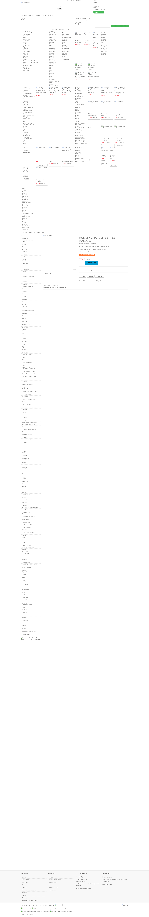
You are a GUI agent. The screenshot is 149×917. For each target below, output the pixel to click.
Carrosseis (78, 113)
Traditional (78, 103)
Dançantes (65, 43)
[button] (51, 31)
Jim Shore (25, 43)
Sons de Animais (79, 104)
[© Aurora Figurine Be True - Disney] (55, 88)
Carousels (25, 36)
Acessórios (52, 39)
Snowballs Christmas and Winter (83, 127)
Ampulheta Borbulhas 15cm (112, 157)
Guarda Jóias (26, 34)
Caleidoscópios (79, 120)
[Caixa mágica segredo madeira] (120, 107)
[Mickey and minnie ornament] (42, 173)
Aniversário (26, 178)
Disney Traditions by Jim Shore (30, 379)
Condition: (92, 243)
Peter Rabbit (52, 48)
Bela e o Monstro (27, 123)
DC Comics (78, 90)
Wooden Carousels (54, 61)
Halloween (25, 175)
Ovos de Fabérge (66, 37)
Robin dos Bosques (27, 434)
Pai (50, 68)
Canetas (24, 574)
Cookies (25, 67)
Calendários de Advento (81, 141)
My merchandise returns (55, 879)
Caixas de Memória (54, 85)
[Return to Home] (21, 232)
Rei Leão (24, 437)
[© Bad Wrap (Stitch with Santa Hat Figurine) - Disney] (42, 89)
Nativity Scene (79, 135)
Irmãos (51, 71)
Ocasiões (25, 56)
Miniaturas (25, 37)
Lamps (77, 155)
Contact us (24, 887)
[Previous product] (126, 232)
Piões (76, 106)
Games (77, 118)
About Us (25, 64)
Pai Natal (24, 455)
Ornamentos (78, 112)
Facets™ (25, 106)
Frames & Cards (79, 158)
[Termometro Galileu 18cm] (104, 150)
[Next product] (127, 232)
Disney (25, 42)
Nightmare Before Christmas (29, 429)
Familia (51, 65)
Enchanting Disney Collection (29, 376)
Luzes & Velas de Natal (81, 143)
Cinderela (25, 127)
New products (25, 879)
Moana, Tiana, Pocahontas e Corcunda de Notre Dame (29, 423)
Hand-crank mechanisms (29, 33)
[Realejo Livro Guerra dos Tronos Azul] (107, 89)
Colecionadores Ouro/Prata (30, 61)
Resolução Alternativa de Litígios (30, 900)
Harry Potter (78, 89)
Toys (24, 47)
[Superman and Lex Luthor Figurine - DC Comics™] (120, 89)
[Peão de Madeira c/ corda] (107, 107)
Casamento (26, 179)
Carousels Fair (53, 62)
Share (91, 276)
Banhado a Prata (26, 324)
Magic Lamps (26, 45)
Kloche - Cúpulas (79, 161)
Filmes (25, 109)
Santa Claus (78, 129)
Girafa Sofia (52, 50)
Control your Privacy (107, 884)
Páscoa (25, 170)
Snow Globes (26, 39)
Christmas (25, 48)
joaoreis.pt (51, 905)
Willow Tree (26, 40)
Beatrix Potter (78, 93)
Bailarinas (51, 42)
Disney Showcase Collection (29, 371)
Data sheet (47, 285)
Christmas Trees (79, 131)
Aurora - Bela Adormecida (28, 399)
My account (51, 873)
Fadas (50, 45)
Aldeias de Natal (79, 137)
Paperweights (25, 572)
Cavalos (64, 50)
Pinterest (99, 276)
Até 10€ (25, 57)
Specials (24, 877)
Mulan (24, 141)
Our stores (24, 885)
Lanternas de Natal (80, 140)
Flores (50, 82)
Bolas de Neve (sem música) (82, 160)
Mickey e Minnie (27, 134)
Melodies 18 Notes (28, 65)
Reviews (55, 285)
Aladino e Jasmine (27, 110)
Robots (77, 110)
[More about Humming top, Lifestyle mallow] (24, 638)
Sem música (65, 59)
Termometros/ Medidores (81, 149)
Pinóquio (77, 107)
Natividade (52, 78)
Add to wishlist (99, 270)
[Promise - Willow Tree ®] (94, 73)
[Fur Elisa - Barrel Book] (78, 36)
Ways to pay (26, 68)
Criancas (51, 73)
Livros (50, 36)
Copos (24, 149)
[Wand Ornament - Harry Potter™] (94, 88)
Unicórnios (52, 51)
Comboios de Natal (80, 138)
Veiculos (77, 117)
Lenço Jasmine (40, 160)
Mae (50, 67)
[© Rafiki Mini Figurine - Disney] (68, 88)
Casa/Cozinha (26, 152)
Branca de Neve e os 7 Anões (29, 407)
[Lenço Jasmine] (42, 153)
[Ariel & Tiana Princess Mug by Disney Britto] (68, 153)
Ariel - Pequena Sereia (28, 115)
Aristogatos (26, 117)
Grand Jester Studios (28, 107)
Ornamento (52, 79)
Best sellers (25, 882)
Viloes (24, 143)
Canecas (25, 50)
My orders (51, 877)
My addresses (52, 885)
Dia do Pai (25, 173)
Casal (50, 75)
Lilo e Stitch (26, 132)
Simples (51, 37)
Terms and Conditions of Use (30, 62)
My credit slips (52, 882)
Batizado (25, 176)
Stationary (25, 53)
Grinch (77, 95)
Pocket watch (78, 153)
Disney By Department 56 (28, 374)
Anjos (63, 56)
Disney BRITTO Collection (28, 368)
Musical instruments (80, 123)
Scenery (24, 462)
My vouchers (52, 890)
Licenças (25, 54)
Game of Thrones (79, 92)
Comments (26, 70)
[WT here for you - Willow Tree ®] (81, 64)
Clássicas (51, 54)
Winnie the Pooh (27, 89)
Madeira (64, 45)
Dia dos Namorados (28, 169)
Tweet (83, 276)
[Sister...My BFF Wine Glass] (55, 153)
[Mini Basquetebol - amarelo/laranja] (94, 107)
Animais (51, 47)
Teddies (77, 121)
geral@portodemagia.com (86, 888)
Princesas (51, 43)
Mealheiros (78, 124)
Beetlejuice (78, 98)
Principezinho (52, 53)
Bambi (24, 121)
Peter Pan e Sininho (27, 439)
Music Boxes (26, 31)
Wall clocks (78, 152)
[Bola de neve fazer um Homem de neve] (96, 36)
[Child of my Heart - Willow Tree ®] (81, 73)
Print (81, 270)
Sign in (54, 29)
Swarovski (65, 39)
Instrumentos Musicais (28, 286)
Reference (81, 243)
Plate (76, 109)
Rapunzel (24, 432)
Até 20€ (25, 59)
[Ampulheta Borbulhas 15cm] (113, 150)
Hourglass (77, 156)
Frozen (25, 131)
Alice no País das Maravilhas (29, 391)
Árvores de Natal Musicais (82, 134)
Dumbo (25, 129)
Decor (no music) (27, 51)
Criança (64, 42)
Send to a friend (48, 273)
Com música (65, 48)
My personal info (53, 887)
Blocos (24, 577)
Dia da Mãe (26, 172)
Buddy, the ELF (79, 96)
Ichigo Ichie (78, 99)
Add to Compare (89, 270)
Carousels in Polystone (28, 276)
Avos (50, 70)
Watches (77, 150)
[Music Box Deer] (87, 36)
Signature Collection (54, 81)
